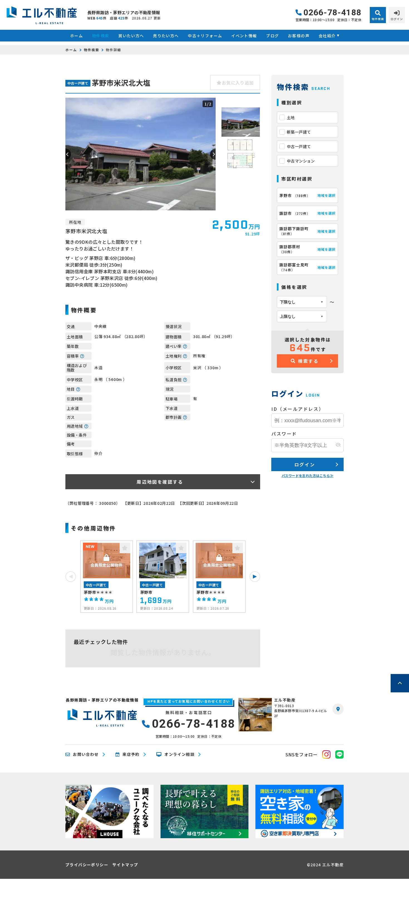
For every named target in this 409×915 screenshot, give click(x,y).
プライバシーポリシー (86, 865)
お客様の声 (298, 35)
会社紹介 (327, 35)
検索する (308, 361)
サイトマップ (125, 865)
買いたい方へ (131, 35)
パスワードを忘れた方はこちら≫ (307, 475)
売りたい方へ (166, 35)
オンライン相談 (179, 754)
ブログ (272, 35)
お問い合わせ (85, 754)
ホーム (76, 35)
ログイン (304, 464)
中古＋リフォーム (205, 35)
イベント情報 (244, 35)
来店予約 (131, 754)
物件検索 (100, 35)
